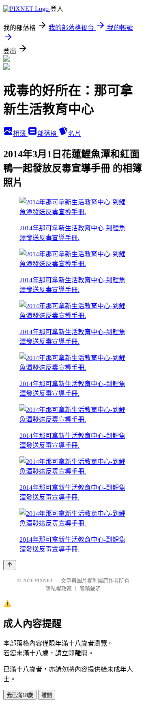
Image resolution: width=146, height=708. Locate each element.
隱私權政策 (58, 589)
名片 (74, 133)
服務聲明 (90, 589)
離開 (46, 695)
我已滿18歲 (19, 695)
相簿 (20, 133)
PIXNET (44, 580)
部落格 (47, 133)
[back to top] (9, 565)
